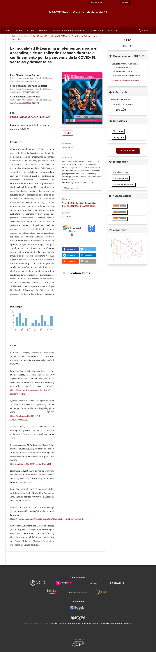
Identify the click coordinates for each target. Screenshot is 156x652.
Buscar (144, 30)
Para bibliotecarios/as (123, 184)
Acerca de (95, 30)
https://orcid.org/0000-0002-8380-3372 (24, 81)
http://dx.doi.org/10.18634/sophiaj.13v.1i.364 (30, 464)
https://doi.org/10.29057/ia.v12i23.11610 (30, 116)
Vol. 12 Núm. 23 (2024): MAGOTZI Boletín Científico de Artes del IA (64, 36)
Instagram (118, 137)
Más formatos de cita (73, 188)
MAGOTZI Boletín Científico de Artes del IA (78, 12)
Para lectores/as (120, 172)
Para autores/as (120, 178)
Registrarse (96, 2)
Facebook (118, 131)
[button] (70, 249)
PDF (68, 132)
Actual (30, 30)
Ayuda (111, 30)
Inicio (8, 30)
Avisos (19, 30)
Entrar (125, 2)
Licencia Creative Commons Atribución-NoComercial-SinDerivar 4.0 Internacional (90, 623)
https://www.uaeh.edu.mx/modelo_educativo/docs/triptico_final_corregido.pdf (46, 518)
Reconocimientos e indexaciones (68, 30)
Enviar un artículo (127, 150)
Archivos (43, 30)
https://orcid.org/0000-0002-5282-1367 (24, 92)
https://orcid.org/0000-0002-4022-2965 (24, 103)
